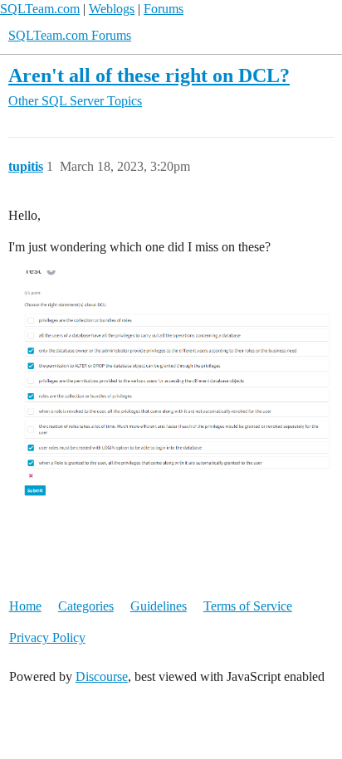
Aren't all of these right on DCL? (149, 75)
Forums (163, 9)
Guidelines (158, 606)
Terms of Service (247, 606)
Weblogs (111, 9)
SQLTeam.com (40, 9)
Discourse (102, 676)
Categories (86, 606)
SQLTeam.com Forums (69, 35)
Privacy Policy (47, 637)
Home (25, 606)
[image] (171, 384)
